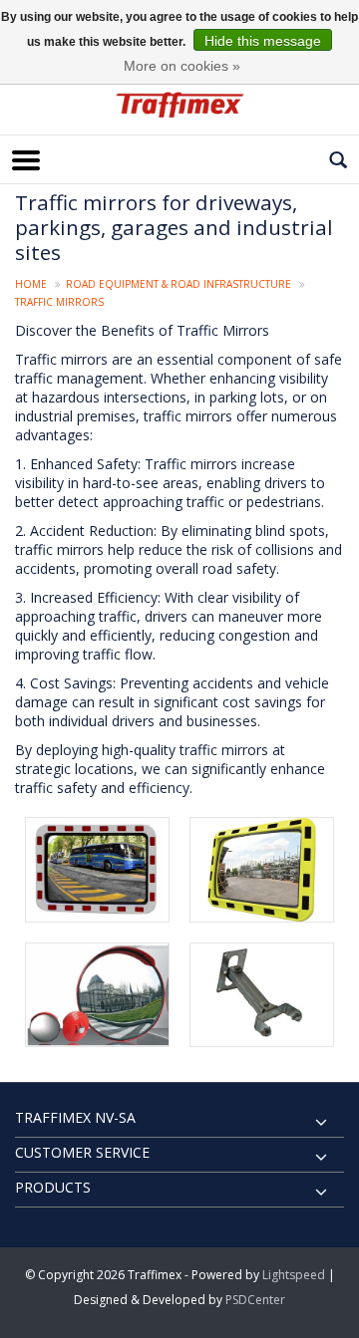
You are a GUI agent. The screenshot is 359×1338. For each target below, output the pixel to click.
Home (31, 284)
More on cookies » (182, 66)
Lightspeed (293, 1274)
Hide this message (262, 41)
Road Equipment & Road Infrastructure (178, 284)
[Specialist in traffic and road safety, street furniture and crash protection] (179, 105)
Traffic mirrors (59, 302)
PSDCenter (255, 1299)
